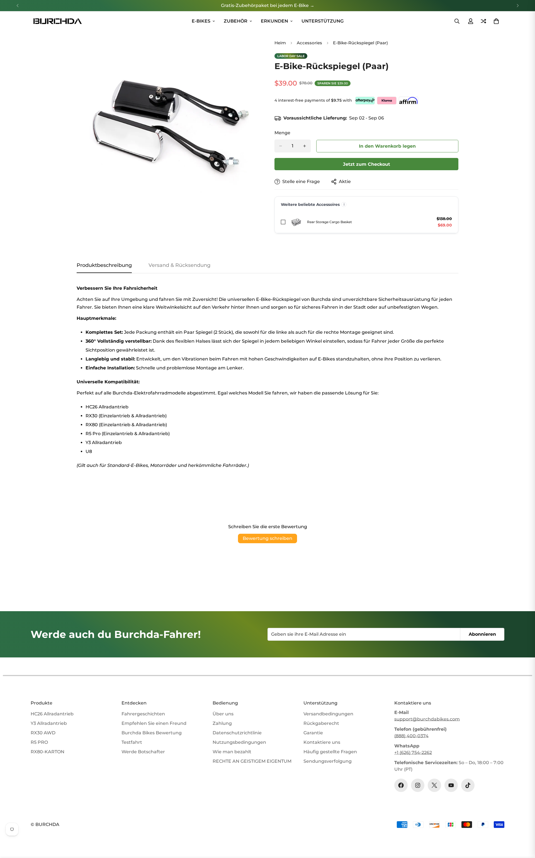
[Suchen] (457, 21)
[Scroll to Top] (524, 827)
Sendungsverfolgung (327, 761)
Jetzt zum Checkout (366, 164)
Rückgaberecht (321, 723)
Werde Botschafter (143, 751)
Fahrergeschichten (143, 713)
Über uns (223, 713)
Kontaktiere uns (321, 742)
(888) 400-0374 (411, 735)
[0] (496, 21)
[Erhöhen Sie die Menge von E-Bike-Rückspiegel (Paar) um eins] (304, 146)
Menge (282, 132)
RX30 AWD (43, 732)
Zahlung (222, 723)
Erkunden (274, 21)
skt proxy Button (387, 145)
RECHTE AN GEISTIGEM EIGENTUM (252, 761)
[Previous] (17, 5)
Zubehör (235, 21)
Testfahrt (131, 742)
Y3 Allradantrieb (49, 723)
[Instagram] (417, 785)
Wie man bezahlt (232, 751)
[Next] (517, 5)
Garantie (313, 732)
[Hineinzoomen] (255, 47)
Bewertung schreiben (267, 538)
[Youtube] (451, 785)
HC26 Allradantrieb (52, 713)
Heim (280, 42)
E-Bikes (201, 21)
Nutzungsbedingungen (239, 742)
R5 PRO (39, 742)
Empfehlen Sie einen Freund (153, 723)
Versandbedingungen (328, 713)
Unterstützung (322, 21)
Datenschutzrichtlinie (237, 732)
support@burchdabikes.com (427, 719)
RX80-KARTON (47, 751)
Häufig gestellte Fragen (330, 751)
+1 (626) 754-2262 (413, 752)
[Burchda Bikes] (57, 21)
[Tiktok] (468, 785)
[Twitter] (434, 785)
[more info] (343, 204)
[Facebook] (401, 785)
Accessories (309, 42)
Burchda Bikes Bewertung (151, 732)
